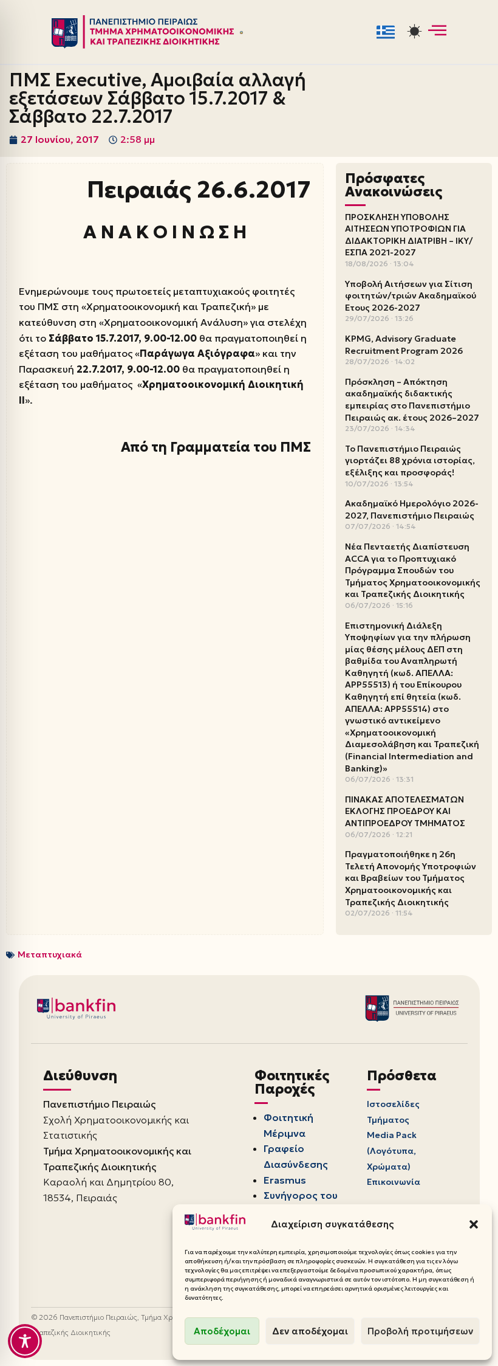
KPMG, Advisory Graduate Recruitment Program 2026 (404, 344)
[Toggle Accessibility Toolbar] (25, 1341)
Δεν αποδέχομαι (310, 1331)
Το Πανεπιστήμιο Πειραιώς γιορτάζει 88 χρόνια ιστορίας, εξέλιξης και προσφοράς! (410, 460)
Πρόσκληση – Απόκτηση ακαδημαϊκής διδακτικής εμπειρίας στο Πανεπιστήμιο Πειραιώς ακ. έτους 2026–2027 (412, 399)
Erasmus (285, 1180)
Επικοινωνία (393, 1181)
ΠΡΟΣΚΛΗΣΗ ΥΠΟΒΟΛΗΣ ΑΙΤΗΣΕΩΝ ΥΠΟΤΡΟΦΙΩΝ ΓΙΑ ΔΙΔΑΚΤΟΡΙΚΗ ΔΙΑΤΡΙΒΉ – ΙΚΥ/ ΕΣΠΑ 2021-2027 (408, 235)
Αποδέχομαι (222, 1331)
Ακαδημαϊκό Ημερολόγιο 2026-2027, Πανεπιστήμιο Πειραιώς (412, 509)
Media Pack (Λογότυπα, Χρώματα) (392, 1150)
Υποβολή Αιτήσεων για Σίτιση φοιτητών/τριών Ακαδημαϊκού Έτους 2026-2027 (410, 295)
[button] (474, 1224)
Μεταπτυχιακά (50, 954)
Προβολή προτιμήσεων (420, 1331)
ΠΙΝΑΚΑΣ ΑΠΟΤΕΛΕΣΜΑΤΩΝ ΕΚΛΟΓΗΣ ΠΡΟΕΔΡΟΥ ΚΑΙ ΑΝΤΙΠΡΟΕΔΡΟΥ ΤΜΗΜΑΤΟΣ (405, 811)
